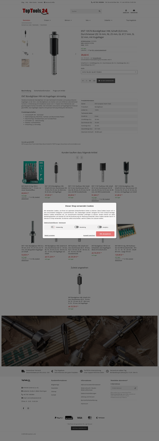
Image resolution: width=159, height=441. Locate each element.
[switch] (53, 227)
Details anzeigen (50, 235)
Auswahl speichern (89, 235)
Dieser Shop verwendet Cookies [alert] (79, 206)
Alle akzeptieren (105, 234)
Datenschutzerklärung (51, 222)
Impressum (62, 222)
